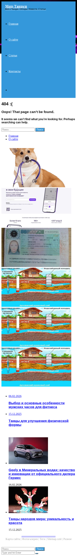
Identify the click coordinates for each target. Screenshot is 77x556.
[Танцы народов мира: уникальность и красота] (42, 500)
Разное (67, 539)
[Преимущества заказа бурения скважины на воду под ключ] (38, 327)
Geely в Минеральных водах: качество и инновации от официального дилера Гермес (42, 474)
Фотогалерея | (31, 539)
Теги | (43, 539)
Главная (13, 23)
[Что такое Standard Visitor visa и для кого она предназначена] (38, 248)
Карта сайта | (14, 539)
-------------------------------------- (38, 535)
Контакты (15, 71)
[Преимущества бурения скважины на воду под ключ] (38, 288)
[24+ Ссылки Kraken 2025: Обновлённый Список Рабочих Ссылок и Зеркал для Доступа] (38, 208)
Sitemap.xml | (55, 539)
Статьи (13, 55)
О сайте (13, 39)
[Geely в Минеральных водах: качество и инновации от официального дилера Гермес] (42, 451)
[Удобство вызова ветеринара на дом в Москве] (38, 168)
